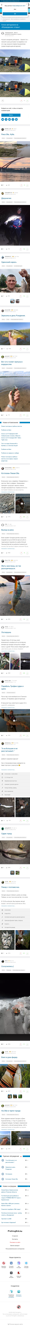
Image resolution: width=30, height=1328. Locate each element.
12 (3, 820)
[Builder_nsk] (2, 129)
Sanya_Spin (8, 680)
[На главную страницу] (15, 1231)
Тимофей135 (8, 192)
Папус (6, 626)
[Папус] (2, 627)
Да (15, 13)
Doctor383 (7, 310)
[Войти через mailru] (9, 119)
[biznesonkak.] (2, 468)
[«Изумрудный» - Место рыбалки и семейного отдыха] (2, 33)
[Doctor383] (2, 310)
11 (3, 348)
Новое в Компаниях (10, 422)
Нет (15, 9)
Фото (3, 138)
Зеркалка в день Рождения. (10, 1168)
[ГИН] (2, 525)
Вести (3, 477)
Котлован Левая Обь (12, 1179)
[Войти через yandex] (13, 119)
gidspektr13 (8, 828)
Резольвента (11, 1297)
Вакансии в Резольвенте (18, 1295)
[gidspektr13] (2, 828)
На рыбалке (9, 138)
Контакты (15, 1239)
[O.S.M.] (2, 882)
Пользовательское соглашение (15, 1249)
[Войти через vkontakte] (2, 119)
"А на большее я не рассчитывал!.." (11, 1161)
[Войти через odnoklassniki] (6, 119)
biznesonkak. (8, 467)
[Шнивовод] (2, 743)
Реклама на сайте (15, 1242)
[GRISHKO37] (2, 257)
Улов (8, 319)
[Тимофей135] (2, 193)
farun (6, 960)
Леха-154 (7, 560)
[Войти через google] (16, 119)
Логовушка (9, 1174)
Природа (9, 970)
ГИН (6, 524)
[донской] (2, 357)
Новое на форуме (9, 1186)
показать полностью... (8, 492)
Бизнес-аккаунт (15, 1245)
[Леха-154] (2, 561)
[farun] (2, 961)
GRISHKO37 (8, 256)
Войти (11, 115)
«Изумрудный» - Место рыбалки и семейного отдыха (13, 33)
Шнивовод (8, 743)
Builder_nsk (8, 128)
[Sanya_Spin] (2, 681)
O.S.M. (6, 881)
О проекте (15, 1236)
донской (7, 356)
